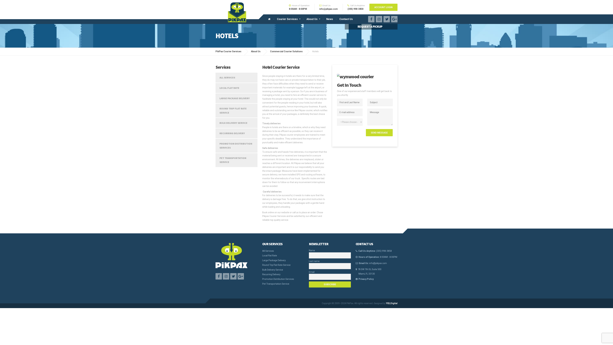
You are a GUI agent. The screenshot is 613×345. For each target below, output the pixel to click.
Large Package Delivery (234, 98)
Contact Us (346, 19)
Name (312, 250)
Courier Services (287, 19)
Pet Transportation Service (232, 160)
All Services (227, 77)
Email (311, 272)
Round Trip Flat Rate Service (233, 110)
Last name (314, 261)
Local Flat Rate (229, 87)
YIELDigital (391, 303)
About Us (312, 19)
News (329, 19)
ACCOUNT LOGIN (383, 7)
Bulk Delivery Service (233, 122)
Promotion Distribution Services (235, 145)
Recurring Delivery (232, 133)
